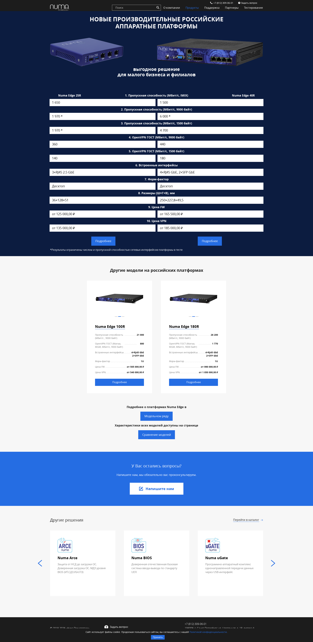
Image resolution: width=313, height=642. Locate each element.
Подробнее (103, 241)
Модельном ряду (156, 416)
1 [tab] (116, 316)
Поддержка (211, 7)
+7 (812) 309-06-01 (223, 2)
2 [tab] (119, 316)
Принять (158, 637)
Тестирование (253, 7)
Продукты (192, 7)
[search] (136, 8)
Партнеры (231, 7)
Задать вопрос (249, 2)
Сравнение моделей (156, 435)
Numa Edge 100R (110, 326)
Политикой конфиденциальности (208, 632)
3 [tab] (123, 316)
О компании (171, 7)
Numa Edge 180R (184, 326)
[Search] (158, 8)
